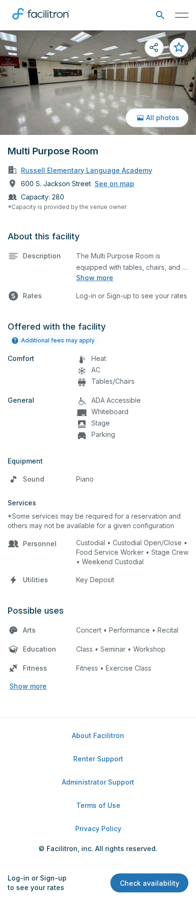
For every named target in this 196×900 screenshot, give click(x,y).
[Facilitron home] (41, 21)
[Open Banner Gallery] (98, 82)
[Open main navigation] (181, 15)
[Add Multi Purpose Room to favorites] (178, 47)
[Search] (160, 15)
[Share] (154, 47)
